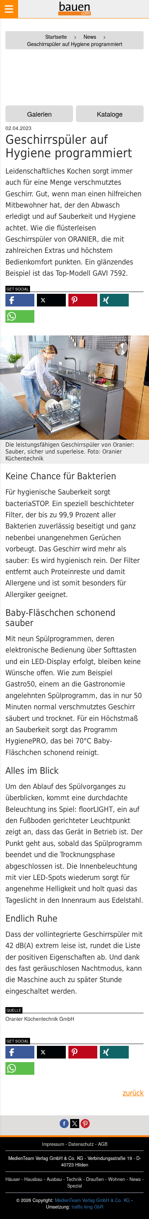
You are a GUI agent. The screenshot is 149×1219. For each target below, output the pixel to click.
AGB (102, 1144)
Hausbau (33, 1179)
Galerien (39, 113)
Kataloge (110, 113)
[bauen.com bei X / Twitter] (74, 1123)
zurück (133, 1093)
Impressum (53, 1144)
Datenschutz (81, 1144)
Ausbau (54, 1179)
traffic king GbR (87, 1206)
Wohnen (116, 1179)
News (135, 1179)
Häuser (12, 1179)
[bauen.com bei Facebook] (64, 1123)
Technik (74, 1179)
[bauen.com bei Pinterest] (85, 1123)
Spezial (74, 1185)
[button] (19, 300)
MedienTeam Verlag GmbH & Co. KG (92, 1200)
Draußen (95, 1179)
